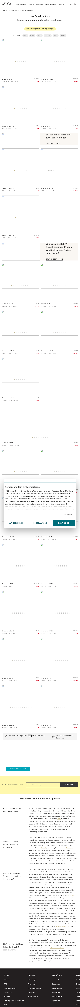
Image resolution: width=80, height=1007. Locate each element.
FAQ (5, 984)
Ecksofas (69, 848)
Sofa (59, 819)
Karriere (7, 996)
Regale (31, 975)
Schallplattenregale (34, 988)
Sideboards (56, 984)
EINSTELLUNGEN (40, 523)
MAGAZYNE (8, 992)
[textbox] (43, 784)
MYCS (6, 975)
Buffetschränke (57, 996)
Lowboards (55, 980)
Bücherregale (32, 980)
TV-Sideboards (57, 988)
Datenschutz (68, 514)
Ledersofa (71, 895)
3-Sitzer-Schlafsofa (57, 948)
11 (69, 170)
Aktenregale (32, 984)
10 (67, 170)
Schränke (57, 975)
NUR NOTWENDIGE (16, 523)
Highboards (56, 1000)
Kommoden (56, 992)
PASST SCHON (63, 523)
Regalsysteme (33, 996)
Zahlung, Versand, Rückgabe (14, 1000)
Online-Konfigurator (63, 926)
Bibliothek (31, 992)
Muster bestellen (10, 988)
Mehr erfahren (53, 144)
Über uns (7, 980)
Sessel (43, 848)
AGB (5, 1005)
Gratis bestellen (54, 259)
